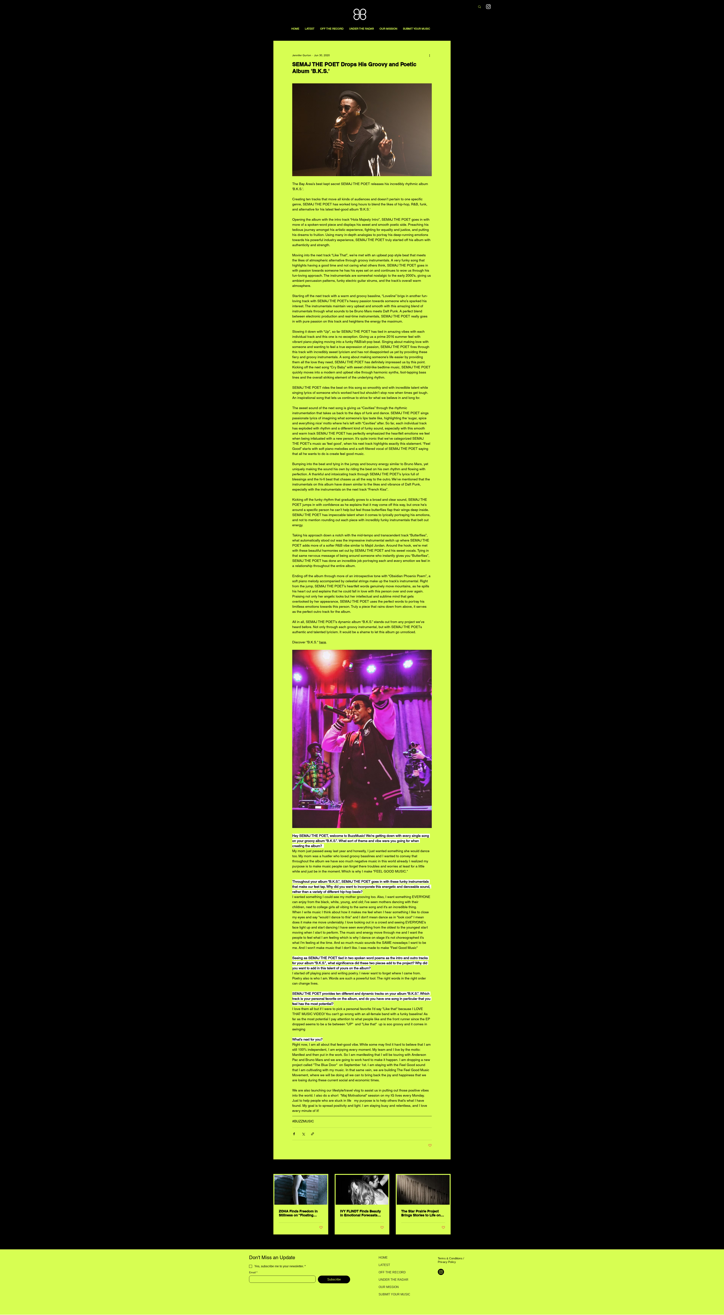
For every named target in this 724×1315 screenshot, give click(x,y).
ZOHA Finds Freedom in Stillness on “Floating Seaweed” (298, 1213)
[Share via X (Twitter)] (303, 1134)
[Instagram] (488, 6)
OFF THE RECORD (392, 1272)
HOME (383, 1257)
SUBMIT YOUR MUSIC (392, 1294)
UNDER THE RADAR (392, 1279)
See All (446, 1166)
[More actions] (429, 55)
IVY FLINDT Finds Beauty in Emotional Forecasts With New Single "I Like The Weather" (360, 1213)
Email (253, 1272)
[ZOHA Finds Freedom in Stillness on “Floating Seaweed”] (300, 1190)
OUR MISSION (389, 1287)
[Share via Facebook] (294, 1134)
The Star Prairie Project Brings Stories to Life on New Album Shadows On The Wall (421, 1213)
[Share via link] (312, 1134)
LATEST (384, 1265)
